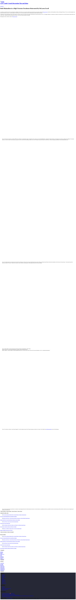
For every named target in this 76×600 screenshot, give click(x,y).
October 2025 (2, 568)
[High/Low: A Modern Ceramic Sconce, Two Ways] (11, 528)
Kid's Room (2, 557)
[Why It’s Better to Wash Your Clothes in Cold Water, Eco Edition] (13, 525)
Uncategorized (4, 583)
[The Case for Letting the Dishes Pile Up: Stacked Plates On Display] (14, 514)
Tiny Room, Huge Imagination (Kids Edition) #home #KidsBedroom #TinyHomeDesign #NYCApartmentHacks (18, 595)
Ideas (1, 555)
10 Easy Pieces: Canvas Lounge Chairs (5, 523)
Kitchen (1, 558)
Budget (1, 553)
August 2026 (2, 563)
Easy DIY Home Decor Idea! (6, 596)
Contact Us (3, 586)
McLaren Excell (15, 16)
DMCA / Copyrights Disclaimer (6, 588)
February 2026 (2, 566)
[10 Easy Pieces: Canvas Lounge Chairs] (10, 521)
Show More (2, 571)
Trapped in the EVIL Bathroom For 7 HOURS (8, 594)
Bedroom (1, 552)
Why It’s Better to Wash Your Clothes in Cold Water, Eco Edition (8, 548)
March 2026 (2, 565)
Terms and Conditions (5, 589)
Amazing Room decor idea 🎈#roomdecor (8, 593)
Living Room (4, 581)
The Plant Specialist (49, 429)
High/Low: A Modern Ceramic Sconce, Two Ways (6, 530)
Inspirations (2, 6)
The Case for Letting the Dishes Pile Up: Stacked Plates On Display (8, 516)
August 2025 (2, 570)
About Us (3, 587)
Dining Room (2, 554)
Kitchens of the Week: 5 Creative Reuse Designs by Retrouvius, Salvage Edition (10, 541)
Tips (2, 582)
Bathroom (3, 574)
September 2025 (2, 569)
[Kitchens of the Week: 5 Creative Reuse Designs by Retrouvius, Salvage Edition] (16, 518)
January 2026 (2, 567)
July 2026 (1, 564)
